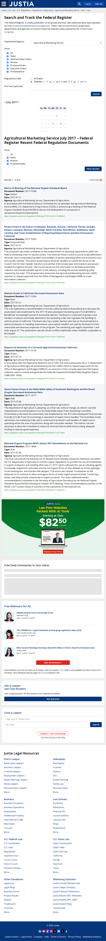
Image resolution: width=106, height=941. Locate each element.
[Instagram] (51, 931)
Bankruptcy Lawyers (14, 763)
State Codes (59, 847)
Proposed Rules (18, 65)
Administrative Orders (21, 59)
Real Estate (9, 823)
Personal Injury (60, 788)
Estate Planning (60, 779)
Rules (13, 56)
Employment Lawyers (14, 775)
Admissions (58, 807)
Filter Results (93, 168)
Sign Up (98, 4)
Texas (56, 868)
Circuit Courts (10, 859)
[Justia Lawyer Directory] (66, 931)
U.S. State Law (61, 839)
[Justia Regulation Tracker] (21, 4)
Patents (7, 899)
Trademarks (10, 903)
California (57, 855)
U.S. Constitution (12, 843)
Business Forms (11, 891)
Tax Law (8, 828)
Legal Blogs (9, 887)
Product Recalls (11, 895)
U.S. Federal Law (13, 839)
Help (46, 937)
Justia (4, 10)
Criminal (57, 767)
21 (61, 123)
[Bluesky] (58, 931)
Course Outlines (61, 815)
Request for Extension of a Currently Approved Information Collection (40, 347)
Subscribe (95, 179)
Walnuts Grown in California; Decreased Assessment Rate (34, 293)
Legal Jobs (9, 883)
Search (96, 94)
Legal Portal (26, 937)
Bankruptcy (58, 763)
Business (9, 799)
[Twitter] (62, 931)
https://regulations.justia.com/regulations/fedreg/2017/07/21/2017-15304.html (34, 337)
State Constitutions (62, 843)
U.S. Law (11, 10)
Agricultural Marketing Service (67, 10)
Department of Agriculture (42, 10)
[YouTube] (43, 931)
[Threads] (54, 931)
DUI (55, 775)
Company (38, 937)
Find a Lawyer (13, 712)
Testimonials (59, 908)
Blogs (56, 823)
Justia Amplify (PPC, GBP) (65, 899)
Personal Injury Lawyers (15, 788)
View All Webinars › (53, 662)
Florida (56, 859)
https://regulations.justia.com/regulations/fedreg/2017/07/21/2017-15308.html (34, 216)
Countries (8, 908)
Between (38, 81)
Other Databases (13, 879)
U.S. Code (8, 847)
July (88, 10)
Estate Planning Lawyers (16, 779)
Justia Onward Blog (62, 903)
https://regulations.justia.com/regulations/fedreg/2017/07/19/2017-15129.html (34, 378)
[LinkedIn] (39, 931)
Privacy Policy (74, 937)
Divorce (56, 771)
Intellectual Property (14, 815)
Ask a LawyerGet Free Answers (15, 687)
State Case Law (60, 851)
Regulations (10, 851)
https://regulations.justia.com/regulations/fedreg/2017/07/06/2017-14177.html (34, 433)
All (11, 53)
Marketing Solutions (64, 879)
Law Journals (59, 819)
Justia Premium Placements (66, 891)
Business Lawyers (12, 767)
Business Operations (14, 807)
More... (7, 792)
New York (57, 863)
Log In (88, 4)
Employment (10, 811)
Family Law (58, 783)
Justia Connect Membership (66, 883)
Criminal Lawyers (12, 771)
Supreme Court (11, 855)
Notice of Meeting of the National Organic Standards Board (35, 188)
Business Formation (13, 803)
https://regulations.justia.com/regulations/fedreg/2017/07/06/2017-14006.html (34, 490)
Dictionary (58, 803)
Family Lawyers (11, 783)
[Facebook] (47, 931)
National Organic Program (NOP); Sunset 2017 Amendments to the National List (46, 443)
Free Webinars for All (17, 606)
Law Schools (60, 799)
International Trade (13, 819)
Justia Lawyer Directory (64, 887)
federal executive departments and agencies (28, 25)
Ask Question (53, 699)
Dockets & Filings (12, 868)
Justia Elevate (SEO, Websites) (67, 895)
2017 (83, 10)
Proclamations (17, 71)
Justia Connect (12, 937)
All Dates (38, 78)
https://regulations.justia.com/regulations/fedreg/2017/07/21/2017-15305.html (34, 282)
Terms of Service (58, 937)
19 (53, 123)
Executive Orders (18, 68)
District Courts (11, 863)
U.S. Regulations (24, 10)
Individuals (59, 759)
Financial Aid (59, 811)
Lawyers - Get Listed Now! (53, 733)
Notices (14, 62)
